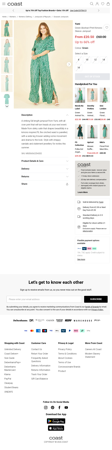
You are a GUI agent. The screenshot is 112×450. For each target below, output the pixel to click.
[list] (42, 63)
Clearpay (8, 387)
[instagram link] (44, 411)
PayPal (7, 383)
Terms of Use (63, 366)
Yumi (76, 24)
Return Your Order (39, 357)
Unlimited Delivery (12, 353)
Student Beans (11, 391)
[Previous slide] (12, 10)
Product (61, 378)
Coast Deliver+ (11, 357)
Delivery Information (40, 369)
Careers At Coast (92, 353)
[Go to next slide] (67, 63)
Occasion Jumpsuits (61, 17)
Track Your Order (39, 378)
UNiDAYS (8, 396)
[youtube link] (65, 411)
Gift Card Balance (39, 383)
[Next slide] (97, 10)
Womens (12, 17)
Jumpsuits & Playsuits (43, 17)
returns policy (86, 235)
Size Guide (9, 362)
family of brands (92, 311)
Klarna (7, 378)
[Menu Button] (3, 3)
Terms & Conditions (66, 357)
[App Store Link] (55, 428)
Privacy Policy (64, 353)
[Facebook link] (58, 411)
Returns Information (40, 374)
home (4, 17)
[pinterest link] (51, 411)
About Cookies (64, 362)
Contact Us (36, 353)
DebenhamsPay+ (12, 366)
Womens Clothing (25, 17)
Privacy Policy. (97, 314)
